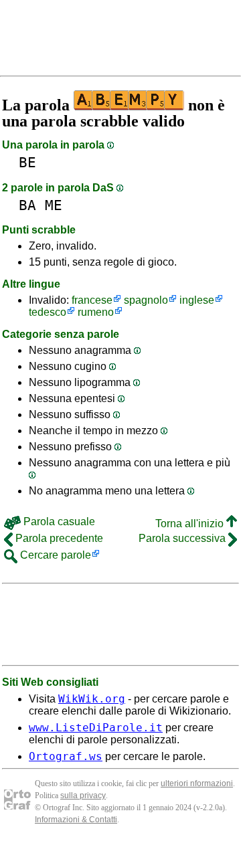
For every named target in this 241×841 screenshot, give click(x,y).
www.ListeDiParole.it (96, 727)
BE (27, 162)
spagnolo (146, 300)
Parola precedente (58, 538)
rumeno (96, 312)
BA (27, 205)
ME (53, 205)
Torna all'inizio (190, 523)
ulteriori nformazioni (197, 783)
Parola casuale (58, 521)
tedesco (47, 312)
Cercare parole (54, 555)
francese (92, 300)
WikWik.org (91, 698)
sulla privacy (83, 795)
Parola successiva (183, 538)
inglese (196, 300)
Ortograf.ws (65, 756)
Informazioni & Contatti (76, 819)
